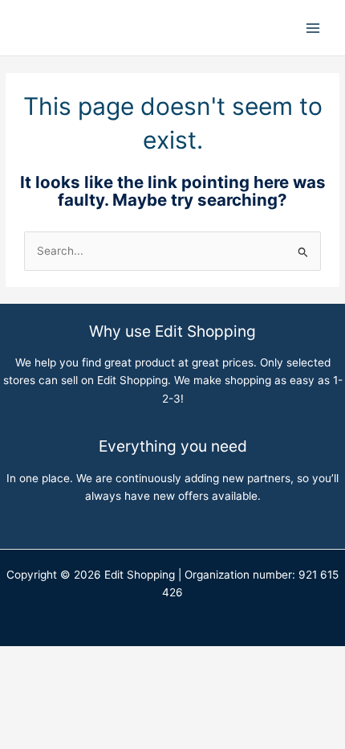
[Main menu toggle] (313, 27)
